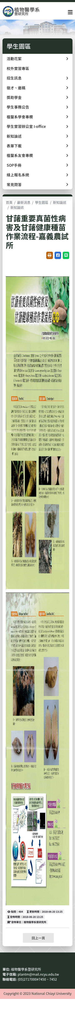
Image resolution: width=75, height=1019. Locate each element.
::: (3, 959)
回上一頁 (38, 937)
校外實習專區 (18, 68)
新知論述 (59, 202)
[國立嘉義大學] (25, 11)
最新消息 (23, 202)
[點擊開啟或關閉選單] (70, 11)
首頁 (9, 202)
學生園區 (41, 202)
